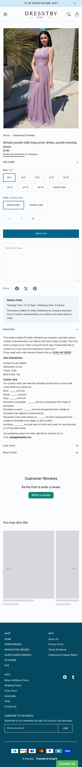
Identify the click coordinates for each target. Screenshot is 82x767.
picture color (13, 205)
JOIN (65, 728)
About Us (53, 639)
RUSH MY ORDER (62, 352)
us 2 (9, 177)
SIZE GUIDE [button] (9, 162)
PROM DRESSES (13, 644)
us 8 (51, 177)
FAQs (7, 701)
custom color (36, 205)
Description (9, 329)
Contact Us (11, 706)
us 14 (25, 187)
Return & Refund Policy (17, 680)
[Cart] (77, 14)
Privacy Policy (56, 644)
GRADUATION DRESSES (17, 649)
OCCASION (10, 660)
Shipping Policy (13, 685)
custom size (59, 187)
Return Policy (10, 452)
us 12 (10, 187)
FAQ (7, 665)
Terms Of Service (57, 649)
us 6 (37, 177)
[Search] (68, 14)
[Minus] (10, 218)
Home (6, 135)
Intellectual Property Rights (62, 655)
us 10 (66, 177)
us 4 (23, 177)
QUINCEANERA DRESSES (18, 655)
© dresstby (28, 758)
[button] (6, 14)
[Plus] (33, 218)
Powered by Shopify (47, 758)
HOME (8, 639)
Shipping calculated (13, 154)
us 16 (41, 187)
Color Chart (9, 445)
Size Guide (10, 696)
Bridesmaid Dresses (24, 135)
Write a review (41, 495)
